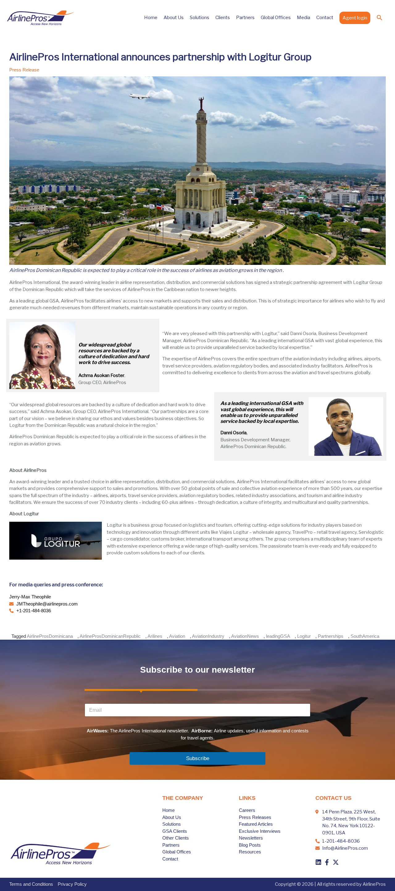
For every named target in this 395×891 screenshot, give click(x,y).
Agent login (355, 18)
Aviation (177, 636)
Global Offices (276, 17)
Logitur (304, 636)
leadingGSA (278, 636)
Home (150, 17)
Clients (222, 17)
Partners (245, 17)
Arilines (155, 636)
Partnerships (330, 636)
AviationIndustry (208, 636)
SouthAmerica (365, 636)
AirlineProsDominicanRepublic (110, 636)
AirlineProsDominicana (50, 636)
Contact (324, 17)
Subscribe (197, 758)
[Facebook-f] (327, 862)
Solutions (199, 17)
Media (303, 17)
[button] (379, 17)
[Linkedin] (318, 862)
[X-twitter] (336, 862)
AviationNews (245, 636)
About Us (174, 17)
